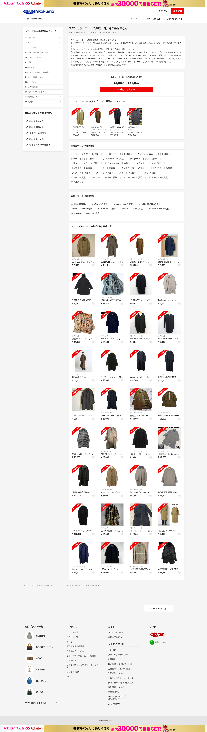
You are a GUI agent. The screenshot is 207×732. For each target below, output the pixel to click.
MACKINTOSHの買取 (132, 208)
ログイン (162, 11)
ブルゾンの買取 (149, 172)
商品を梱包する (36, 127)
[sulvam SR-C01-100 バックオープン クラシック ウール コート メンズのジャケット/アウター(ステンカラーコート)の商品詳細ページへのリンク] (141, 361)
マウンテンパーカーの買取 (104, 177)
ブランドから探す (175, 18)
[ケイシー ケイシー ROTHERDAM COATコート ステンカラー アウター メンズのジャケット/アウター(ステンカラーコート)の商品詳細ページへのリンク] (112, 361)
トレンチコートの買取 (161, 167)
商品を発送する (36, 138)
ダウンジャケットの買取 (112, 158)
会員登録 (177, 11)
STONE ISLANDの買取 (150, 203)
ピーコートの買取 (106, 167)
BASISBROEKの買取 (159, 208)
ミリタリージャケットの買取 (84, 163)
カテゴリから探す (154, 18)
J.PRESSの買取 (78, 203)
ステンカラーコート (78, 259)
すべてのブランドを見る (36, 702)
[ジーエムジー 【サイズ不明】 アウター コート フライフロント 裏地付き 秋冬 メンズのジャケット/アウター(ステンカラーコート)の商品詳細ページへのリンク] (83, 399)
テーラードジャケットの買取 (84, 153)
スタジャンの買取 (104, 172)
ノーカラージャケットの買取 (118, 153)
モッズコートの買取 (80, 172)
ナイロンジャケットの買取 (117, 163)
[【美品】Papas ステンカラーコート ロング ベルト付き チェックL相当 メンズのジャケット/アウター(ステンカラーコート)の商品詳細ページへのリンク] (169, 514)
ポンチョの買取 (78, 177)
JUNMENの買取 (100, 203)
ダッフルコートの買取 (81, 167)
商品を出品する (36, 120)
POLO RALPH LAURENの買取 (85, 213)
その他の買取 (77, 181)
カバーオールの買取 (133, 177)
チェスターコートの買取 (133, 167)
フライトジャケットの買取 (149, 163)
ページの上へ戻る (159, 608)
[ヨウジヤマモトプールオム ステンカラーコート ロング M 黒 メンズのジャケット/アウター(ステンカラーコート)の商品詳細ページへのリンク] (83, 514)
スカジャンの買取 (127, 172)
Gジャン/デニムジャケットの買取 (154, 153)
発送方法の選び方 (37, 132)
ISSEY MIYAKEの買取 (81, 208)
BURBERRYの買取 (107, 208)
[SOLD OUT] (80, 116)
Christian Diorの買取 (123, 203)
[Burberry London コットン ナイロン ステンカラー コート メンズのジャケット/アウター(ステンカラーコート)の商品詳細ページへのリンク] (169, 284)
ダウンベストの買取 (158, 177)
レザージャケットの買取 (82, 158)
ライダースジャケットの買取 (143, 158)
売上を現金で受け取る (39, 144)
